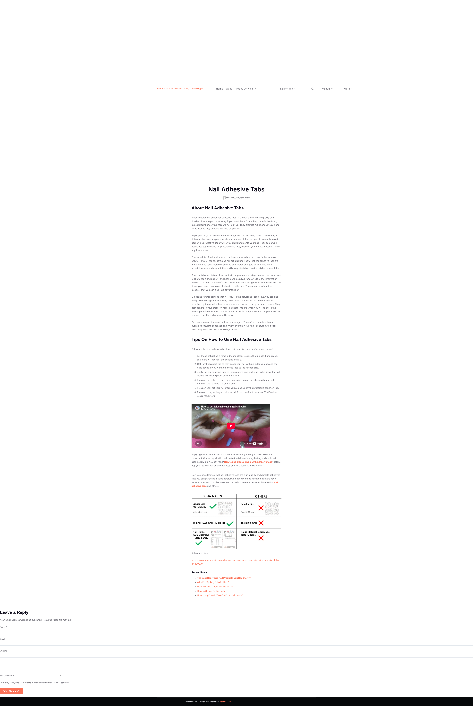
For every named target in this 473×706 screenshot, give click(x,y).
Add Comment (7, 676)
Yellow (274, 47)
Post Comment (11, 691)
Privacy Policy (368, 93)
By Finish (261, 71)
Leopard (314, 104)
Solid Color (272, 145)
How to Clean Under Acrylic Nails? (215, 586)
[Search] (312, 89)
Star (313, 80)
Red (273, 12)
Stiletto (274, 115)
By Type (300, 34)
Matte (273, 61)
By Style (260, 147)
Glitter (273, 56)
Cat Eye (273, 86)
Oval (273, 120)
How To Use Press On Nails (337, 97)
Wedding (272, 175)
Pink (273, 22)
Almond (274, 106)
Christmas (272, 170)
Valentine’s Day (312, 125)
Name (3, 627)
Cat (312, 94)
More (347, 88)
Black (274, 7)
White (274, 2)
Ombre (270, 135)
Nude (274, 17)
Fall (308, 146)
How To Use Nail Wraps (338, 78)
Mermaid (315, 75)
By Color (262, 27)
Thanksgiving (313, 132)
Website (3, 651)
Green (274, 32)
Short (272, 91)
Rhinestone (272, 160)
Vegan (311, 60)
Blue (274, 27)
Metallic (311, 55)
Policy (357, 86)
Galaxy (314, 109)
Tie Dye (273, 76)
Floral (313, 89)
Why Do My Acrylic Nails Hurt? (213, 582)
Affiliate (358, 107)
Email (3, 639)
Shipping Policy (368, 85)
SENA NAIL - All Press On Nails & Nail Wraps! (180, 88)
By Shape (261, 118)
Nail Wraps (286, 88)
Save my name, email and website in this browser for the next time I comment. (36, 683)
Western (312, 45)
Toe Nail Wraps (304, 169)
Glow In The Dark (313, 34)
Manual (326, 88)
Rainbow (271, 150)
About (229, 88)
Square (274, 125)
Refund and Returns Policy (368, 74)
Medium (273, 96)
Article (247, 198)
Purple (274, 37)
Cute (310, 50)
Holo (272, 81)
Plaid (313, 70)
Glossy (273, 71)
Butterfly (315, 99)
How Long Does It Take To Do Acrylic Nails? (220, 595)
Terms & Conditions (369, 101)
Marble (314, 84)
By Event (261, 170)
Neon (274, 51)
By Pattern (301, 87)
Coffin (273, 111)
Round (273, 130)
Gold (274, 42)
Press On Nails (244, 88)
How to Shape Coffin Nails (211, 591)
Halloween (272, 165)
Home (219, 88)
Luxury (270, 155)
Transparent (313, 22)
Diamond (312, 27)
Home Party (312, 137)
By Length (261, 96)
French (270, 140)
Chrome (273, 66)
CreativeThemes (226, 702)
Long (272, 101)
